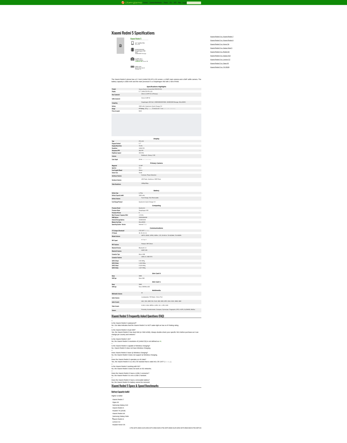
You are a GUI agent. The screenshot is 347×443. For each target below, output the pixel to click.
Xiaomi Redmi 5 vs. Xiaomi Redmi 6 (221, 40)
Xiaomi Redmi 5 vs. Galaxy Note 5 (221, 48)
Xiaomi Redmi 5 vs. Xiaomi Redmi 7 (221, 36)
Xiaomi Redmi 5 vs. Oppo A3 (219, 63)
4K (160, 341)
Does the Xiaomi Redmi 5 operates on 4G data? (129, 359)
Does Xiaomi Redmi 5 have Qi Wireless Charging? (130, 353)
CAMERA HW (138, 61)
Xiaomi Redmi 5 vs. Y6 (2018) (219, 67)
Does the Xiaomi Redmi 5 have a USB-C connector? (130, 373)
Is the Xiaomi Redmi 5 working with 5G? (126, 366)
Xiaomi (132, 38)
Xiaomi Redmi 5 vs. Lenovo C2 (220, 59)
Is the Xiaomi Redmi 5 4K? (121, 339)
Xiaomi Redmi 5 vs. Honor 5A (219, 44)
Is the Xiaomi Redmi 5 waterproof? (124, 323)
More (179, 2)
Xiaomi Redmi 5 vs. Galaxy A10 (220, 56)
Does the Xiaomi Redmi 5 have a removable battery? (131, 380)
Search (184, 3)
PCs (171, 2)
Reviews (145, 2)
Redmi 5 (138, 38)
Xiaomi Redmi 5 (143, 89)
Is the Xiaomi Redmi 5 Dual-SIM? (124, 330)
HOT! (175, 2)
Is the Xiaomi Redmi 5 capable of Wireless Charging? (131, 346)
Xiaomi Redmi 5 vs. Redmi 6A (220, 52)
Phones (166, 2)
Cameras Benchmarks (156, 2)
